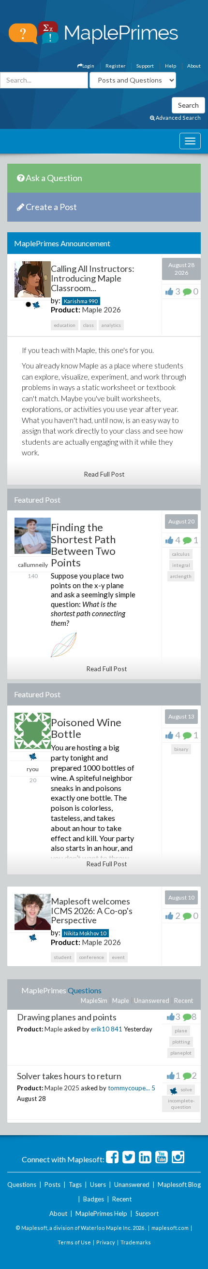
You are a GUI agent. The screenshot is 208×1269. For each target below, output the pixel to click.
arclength (181, 576)
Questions (85, 990)
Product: (65, 309)
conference (91, 957)
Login (88, 66)
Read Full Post (104, 474)
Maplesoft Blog (179, 1184)
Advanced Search (178, 117)
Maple (120, 1000)
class (88, 325)
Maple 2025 (62, 1088)
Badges (93, 1199)
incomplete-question (181, 1104)
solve (185, 1089)
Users (98, 1184)
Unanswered (151, 1000)
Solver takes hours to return (69, 1076)
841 (116, 1029)
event (118, 957)
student (63, 957)
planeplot (181, 1053)
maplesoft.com (170, 1228)
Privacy (105, 1242)
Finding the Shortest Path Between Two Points (83, 545)
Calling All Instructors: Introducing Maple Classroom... (92, 278)
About (194, 66)
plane (181, 1030)
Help (170, 66)
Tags (75, 1184)
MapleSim (94, 1000)
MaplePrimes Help (101, 1213)
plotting (181, 1041)
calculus (181, 554)
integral (181, 565)
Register (115, 66)
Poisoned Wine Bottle (86, 728)
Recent (183, 1000)
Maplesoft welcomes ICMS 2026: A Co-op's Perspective (92, 911)
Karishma (76, 301)
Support (145, 66)
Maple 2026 (101, 309)
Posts (52, 1184)
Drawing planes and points (67, 1017)
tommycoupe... (129, 1088)
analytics (111, 325)
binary (181, 749)
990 (93, 301)
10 (103, 933)
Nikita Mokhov (81, 933)
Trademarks (135, 1242)
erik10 (100, 1029)
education (64, 325)
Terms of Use (74, 1242)
